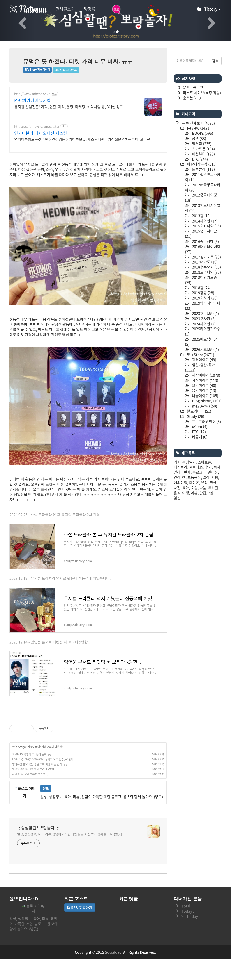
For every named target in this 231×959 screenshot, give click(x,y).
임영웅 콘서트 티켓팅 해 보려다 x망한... (34, 769)
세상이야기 (34, 747)
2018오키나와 (206, 272)
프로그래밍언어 (206, 421)
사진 (177, 487)
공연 (198, 138)
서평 (214, 477)
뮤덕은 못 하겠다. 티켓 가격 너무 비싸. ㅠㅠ (78, 61)
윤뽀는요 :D (192, 97)
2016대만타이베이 (202, 249)
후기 (208, 467)
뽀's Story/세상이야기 (37, 70)
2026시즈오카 (205, 349)
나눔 (202, 487)
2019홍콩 (202, 292)
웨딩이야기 (203, 359)
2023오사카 (203, 318)
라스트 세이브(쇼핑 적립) (202, 92)
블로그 (197, 472)
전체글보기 (65, 9)
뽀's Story (19, 747)
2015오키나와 (206, 225)
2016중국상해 (205, 241)
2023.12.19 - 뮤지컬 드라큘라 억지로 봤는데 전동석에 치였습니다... (60, 578)
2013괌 (201, 215)
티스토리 (180, 467)
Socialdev (113, 952)
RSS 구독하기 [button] (81, 907)
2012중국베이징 (201, 197)
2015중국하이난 (201, 233)
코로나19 (196, 467)
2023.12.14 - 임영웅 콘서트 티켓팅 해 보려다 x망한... (49, 642)
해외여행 (180, 482)
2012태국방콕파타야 (202, 187)
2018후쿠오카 (206, 267)
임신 (177, 497)
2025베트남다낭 (201, 341)
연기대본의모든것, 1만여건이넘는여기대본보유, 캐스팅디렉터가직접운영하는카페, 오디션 (82, 139)
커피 (177, 462)
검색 (215, 61)
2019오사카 (204, 297)
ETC (199, 159)
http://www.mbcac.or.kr (32, 94)
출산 (213, 482)
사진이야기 (204, 380)
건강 (177, 477)
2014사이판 (204, 220)
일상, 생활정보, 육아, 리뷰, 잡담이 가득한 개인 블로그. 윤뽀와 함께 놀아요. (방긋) (69, 834)
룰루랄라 (203, 169)
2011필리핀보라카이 (202, 177)
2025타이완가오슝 (202, 331)
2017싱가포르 (206, 256)
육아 (185, 487)
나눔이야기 (204, 395)
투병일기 (189, 462)
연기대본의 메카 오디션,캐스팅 (40, 133)
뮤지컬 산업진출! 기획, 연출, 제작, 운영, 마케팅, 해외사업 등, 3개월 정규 (68, 106)
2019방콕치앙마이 (202, 305)
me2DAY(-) (204, 406)
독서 (217, 467)
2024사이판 (203, 323)
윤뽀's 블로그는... (196, 87)
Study (195, 416)
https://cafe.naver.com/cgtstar (36, 126)
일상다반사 (182, 472)
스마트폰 (203, 148)
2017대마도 (204, 261)
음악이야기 (203, 390)
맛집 (202, 492)
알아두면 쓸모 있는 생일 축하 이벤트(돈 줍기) (37, 764)
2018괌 (201, 287)
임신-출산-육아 (200, 367)
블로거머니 (198, 411)
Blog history (206, 400)
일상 (206, 477)
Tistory (211, 9)
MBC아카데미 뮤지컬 (32, 100)
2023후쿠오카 (205, 313)
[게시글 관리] (28, 728)
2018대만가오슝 (201, 280)
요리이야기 (203, 385)
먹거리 (201, 143)
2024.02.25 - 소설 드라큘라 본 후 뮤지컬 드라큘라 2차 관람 (54, 514)
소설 (194, 487)
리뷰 (194, 492)
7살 (210, 492)
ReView (198, 128)
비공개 (199, 436)
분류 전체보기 (198, 123)
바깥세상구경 (201, 164)
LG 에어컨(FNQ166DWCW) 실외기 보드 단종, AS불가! (43, 759)
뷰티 (204, 482)
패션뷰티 (203, 154)
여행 (185, 492)
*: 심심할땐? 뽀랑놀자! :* (38, 828)
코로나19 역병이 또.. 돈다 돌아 (29, 754)
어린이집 (211, 472)
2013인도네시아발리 (202, 207)
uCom (199, 426)
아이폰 (194, 482)
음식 (177, 492)
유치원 (213, 487)
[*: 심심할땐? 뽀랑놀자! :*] (28, 9)
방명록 (89, 9)
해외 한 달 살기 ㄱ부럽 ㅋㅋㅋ (28, 774)
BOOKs (202, 133)
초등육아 (194, 477)
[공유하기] (23, 728)
